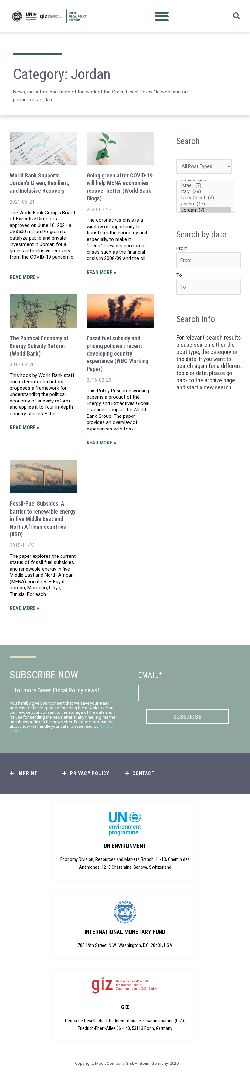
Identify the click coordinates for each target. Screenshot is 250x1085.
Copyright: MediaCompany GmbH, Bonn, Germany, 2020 (127, 1063)
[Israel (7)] (205, 185)
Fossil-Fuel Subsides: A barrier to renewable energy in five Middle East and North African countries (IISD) (43, 519)
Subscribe (187, 716)
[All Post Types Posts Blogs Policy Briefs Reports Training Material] (204, 166)
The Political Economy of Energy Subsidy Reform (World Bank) (39, 346)
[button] (161, 16)
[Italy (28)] (205, 192)
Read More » (24, 277)
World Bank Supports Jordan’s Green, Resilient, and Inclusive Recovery (39, 183)
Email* (150, 675)
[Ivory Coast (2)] (205, 198)
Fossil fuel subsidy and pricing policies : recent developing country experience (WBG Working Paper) (117, 353)
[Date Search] (208, 260)
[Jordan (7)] (205, 210)
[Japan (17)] (205, 204)
